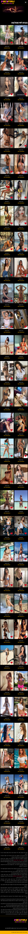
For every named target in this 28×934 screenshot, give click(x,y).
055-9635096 (21, 74)
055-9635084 (7, 74)
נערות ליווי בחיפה (17, 876)
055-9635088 (21, 151)
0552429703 (7, 203)
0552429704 (7, 771)
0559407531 (7, 358)
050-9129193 (21, 48)
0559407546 (7, 48)
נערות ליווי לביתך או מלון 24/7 (21, 932)
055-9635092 (21, 125)
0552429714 (21, 513)
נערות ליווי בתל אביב (19, 860)
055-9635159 (21, 254)
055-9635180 (7, 384)
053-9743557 (7, 151)
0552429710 (7, 254)
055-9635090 (21, 203)
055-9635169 (21, 99)
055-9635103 (21, 229)
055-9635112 (21, 435)
